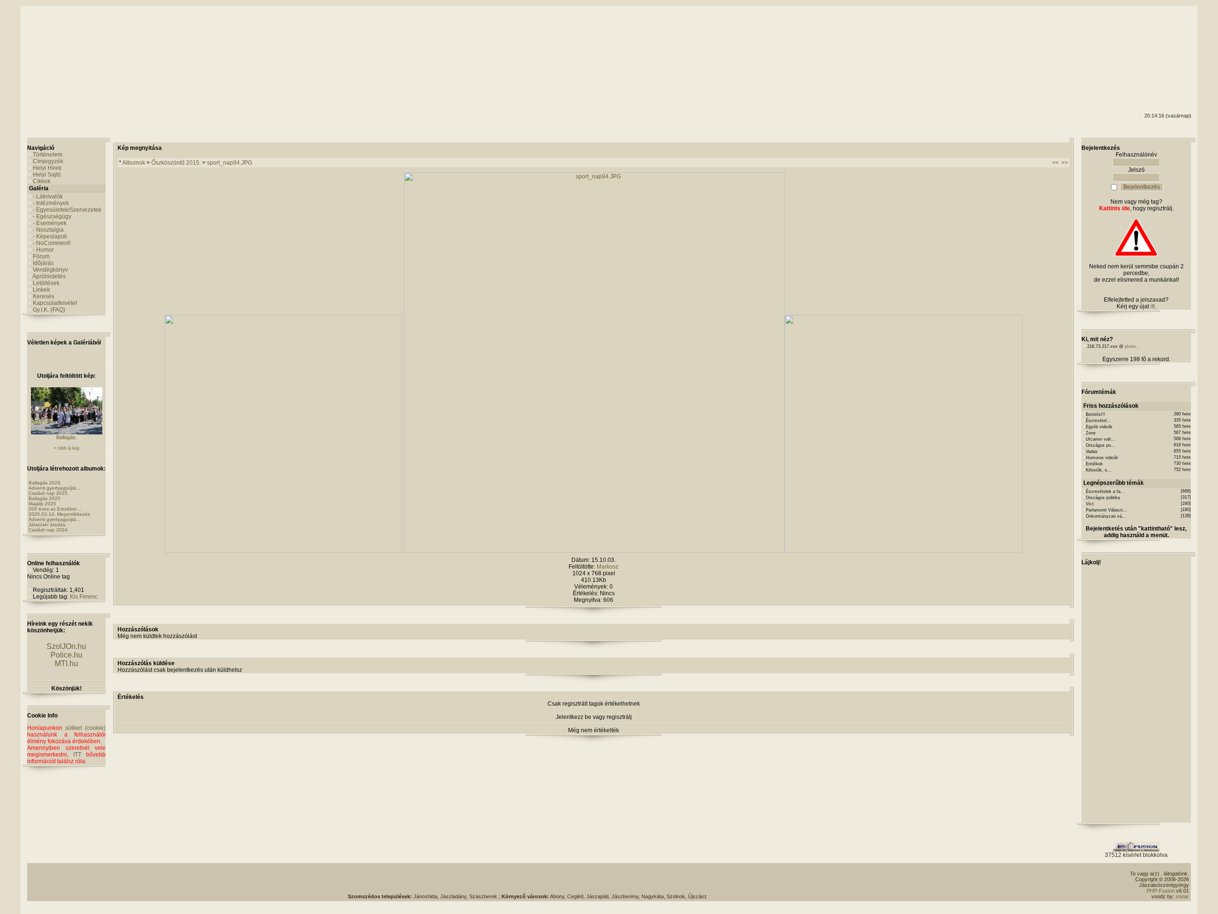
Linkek (41, 289)
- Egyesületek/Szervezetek (67, 209)
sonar (1182, 896)
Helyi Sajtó (47, 174)
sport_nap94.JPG (229, 162)
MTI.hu (66, 663)
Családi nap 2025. (49, 493)
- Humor (43, 249)
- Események (50, 223)
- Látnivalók (48, 196)
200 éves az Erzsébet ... (55, 508)
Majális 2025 (42, 503)
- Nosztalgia (48, 229)
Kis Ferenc (84, 596)
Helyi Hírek (47, 168)
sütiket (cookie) (85, 728)
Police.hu (66, 655)
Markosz (608, 566)
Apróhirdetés (49, 276)
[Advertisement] (1153, 43)
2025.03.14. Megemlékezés (59, 514)
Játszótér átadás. (48, 524)
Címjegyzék (48, 161)
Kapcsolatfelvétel (55, 303)
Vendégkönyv (50, 269)
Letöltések (46, 283)
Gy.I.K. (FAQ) (49, 309)
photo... (1132, 346)
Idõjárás (43, 263)
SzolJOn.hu (66, 646)
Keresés (43, 296)
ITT (77, 754)
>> (1064, 162)
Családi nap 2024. (49, 529)
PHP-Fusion (1161, 891)
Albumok (133, 162)
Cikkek (41, 181)
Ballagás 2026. (45, 482)
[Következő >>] (903, 551)
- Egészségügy (52, 216)
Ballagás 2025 (44, 498)
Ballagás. (66, 437)
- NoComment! (51, 243)
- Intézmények (51, 203)
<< (1055, 162)
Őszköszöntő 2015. (176, 162)
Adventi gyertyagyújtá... (54, 488)
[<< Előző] (284, 551)
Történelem (47, 154)
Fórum (41, 256)
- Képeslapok (50, 236)
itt (1152, 306)
